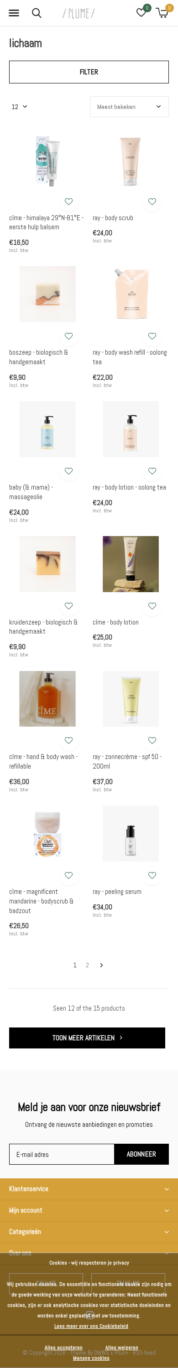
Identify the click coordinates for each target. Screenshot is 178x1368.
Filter (89, 71)
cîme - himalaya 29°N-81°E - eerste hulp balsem (46, 222)
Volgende (101, 965)
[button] (13, 13)
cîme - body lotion (116, 622)
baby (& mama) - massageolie (31, 492)
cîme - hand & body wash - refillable (43, 761)
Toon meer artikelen (84, 1037)
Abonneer (142, 1154)
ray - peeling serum (117, 891)
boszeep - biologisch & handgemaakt (38, 357)
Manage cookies (91, 1358)
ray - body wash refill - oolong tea (130, 357)
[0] (162, 13)
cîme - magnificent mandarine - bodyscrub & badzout (41, 901)
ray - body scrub (113, 217)
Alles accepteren (64, 1347)
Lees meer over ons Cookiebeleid (91, 1326)
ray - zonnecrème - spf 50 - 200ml (127, 761)
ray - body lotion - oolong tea (129, 487)
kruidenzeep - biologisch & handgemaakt (43, 627)
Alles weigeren (121, 1347)
